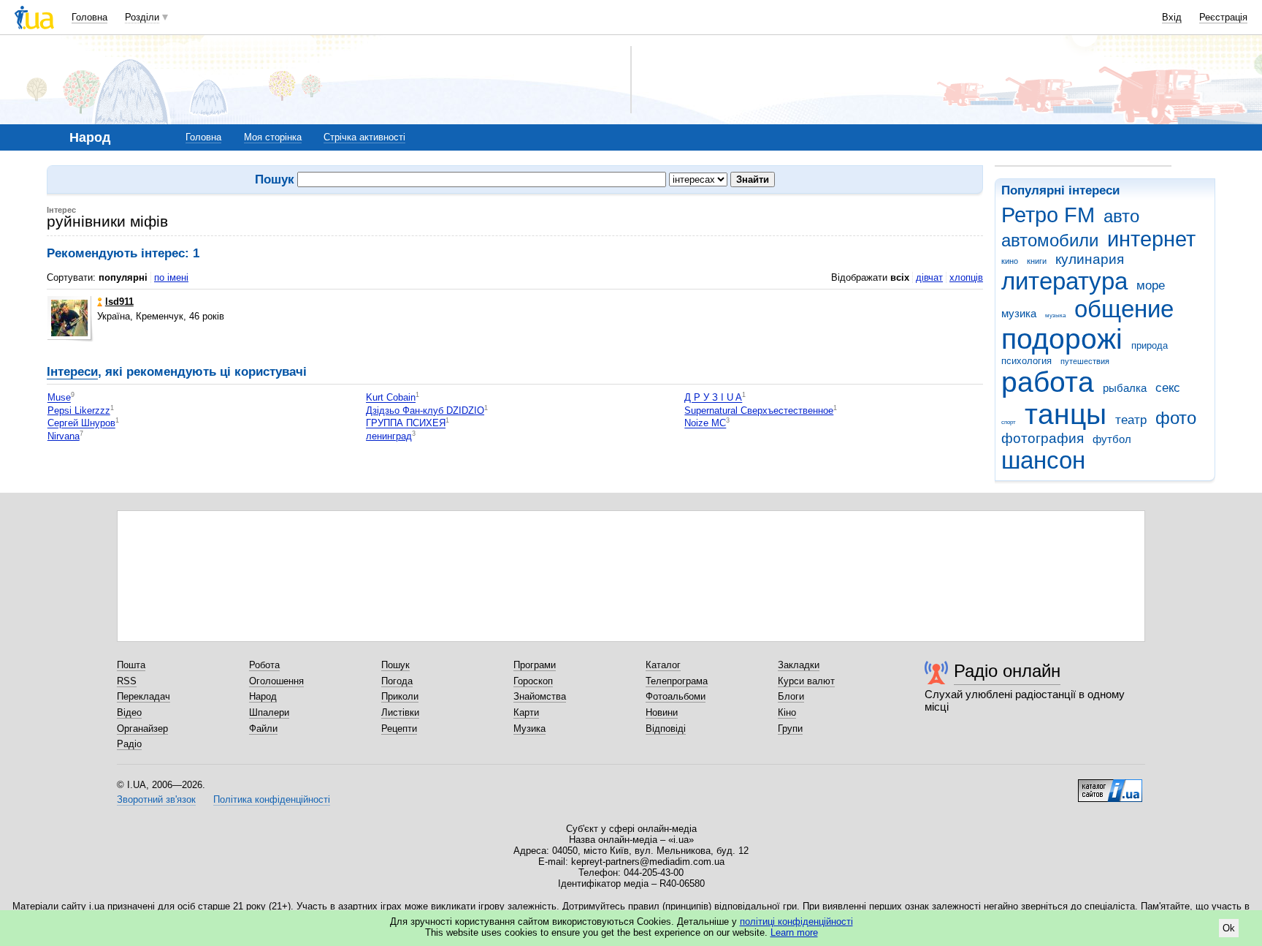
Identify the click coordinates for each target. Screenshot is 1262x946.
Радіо (129, 743)
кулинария (1089, 259)
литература (1064, 281)
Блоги (791, 696)
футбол (1112, 439)
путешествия (1084, 361)
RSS (127, 681)
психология (1026, 360)
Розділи (142, 17)
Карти (526, 712)
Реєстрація (1223, 17)
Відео (129, 712)
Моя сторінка (273, 137)
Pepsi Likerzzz (78, 410)
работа (1047, 382)
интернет (1151, 239)
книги (1037, 261)
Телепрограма (677, 681)
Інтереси (72, 372)
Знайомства (539, 696)
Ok (1229, 928)
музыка (1055, 315)
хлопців (966, 277)
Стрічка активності (364, 137)
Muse (59, 398)
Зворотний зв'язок (156, 799)
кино (1009, 261)
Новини (662, 712)
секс (1167, 388)
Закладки (798, 664)
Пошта (131, 664)
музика (1018, 313)
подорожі (1062, 339)
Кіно (787, 712)
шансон (1043, 460)
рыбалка (1125, 388)
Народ (263, 696)
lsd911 (119, 301)
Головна (89, 17)
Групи (790, 728)
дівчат (929, 277)
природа (1149, 345)
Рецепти (399, 728)
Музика (529, 728)
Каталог (663, 664)
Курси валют (806, 681)
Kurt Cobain (391, 398)
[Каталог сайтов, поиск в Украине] (1110, 785)
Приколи (399, 696)
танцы (1065, 414)
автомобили (1049, 240)
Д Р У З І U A (713, 398)
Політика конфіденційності (271, 799)
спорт (1008, 422)
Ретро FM (1048, 215)
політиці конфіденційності (796, 921)
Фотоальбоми (675, 696)
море (1150, 285)
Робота (264, 664)
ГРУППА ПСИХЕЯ (405, 423)
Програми (534, 664)
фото (1175, 418)
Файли (263, 728)
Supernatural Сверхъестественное (758, 410)
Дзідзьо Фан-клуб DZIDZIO (425, 410)
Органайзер (142, 728)
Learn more (794, 932)
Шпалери (269, 712)
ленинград (389, 436)
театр (1131, 420)
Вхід (1172, 17)
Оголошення (276, 681)
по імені (171, 277)
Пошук (395, 664)
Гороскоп (533, 681)
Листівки (400, 712)
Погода (397, 681)
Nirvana (63, 436)
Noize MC (705, 423)
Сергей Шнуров (81, 423)
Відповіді (666, 728)
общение (1124, 308)
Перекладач (143, 696)
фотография (1042, 438)
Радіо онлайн (1007, 671)
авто (1121, 216)
